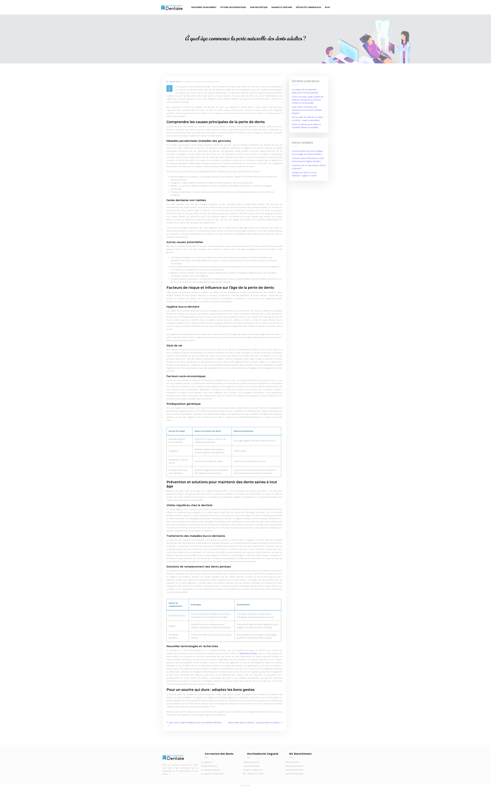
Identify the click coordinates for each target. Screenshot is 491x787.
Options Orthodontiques (233, 7)
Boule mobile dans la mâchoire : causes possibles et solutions (254, 722)
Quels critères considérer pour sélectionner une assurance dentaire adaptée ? (307, 110)
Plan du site (245, 785)
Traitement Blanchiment (203, 7)
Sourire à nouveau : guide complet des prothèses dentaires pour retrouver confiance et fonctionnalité (308, 99)
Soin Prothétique (259, 7)
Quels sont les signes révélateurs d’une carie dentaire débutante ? (195, 724)
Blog (327, 7)
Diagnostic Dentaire (281, 7)
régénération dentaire (248, 653)
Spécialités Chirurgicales (308, 7)
